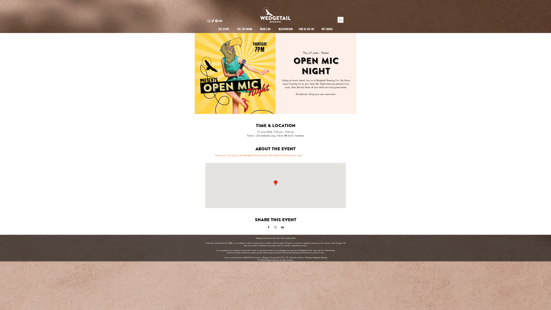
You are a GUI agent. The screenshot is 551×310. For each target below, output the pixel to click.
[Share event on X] (275, 227)
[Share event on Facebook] (268, 227)
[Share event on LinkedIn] (282, 227)
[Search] (340, 20)
